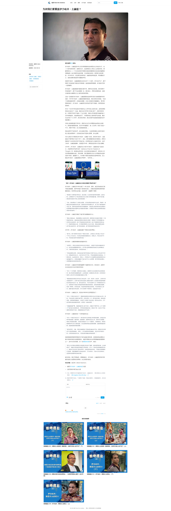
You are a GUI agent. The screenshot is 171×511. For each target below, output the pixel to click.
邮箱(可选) (88, 384)
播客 (79, 2)
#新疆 (30, 78)
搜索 (115, 2)
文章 (75, 2)
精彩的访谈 (86, 341)
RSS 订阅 (120, 2)
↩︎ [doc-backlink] (88, 375)
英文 (71, 63)
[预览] (71, 397)
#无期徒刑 (31, 80)
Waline (102, 413)
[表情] (69, 397)
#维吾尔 (39, 76)
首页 (71, 2)
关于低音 (84, 2)
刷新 (85, 407)
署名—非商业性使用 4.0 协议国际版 (93, 508)
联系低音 (89, 2)
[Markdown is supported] (67, 397)
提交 (102, 397)
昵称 (68, 384)
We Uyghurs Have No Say (79, 375)
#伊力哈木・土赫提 (32, 76)
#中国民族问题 (36, 78)
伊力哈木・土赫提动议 (76, 366)
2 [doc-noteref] (68, 307)
